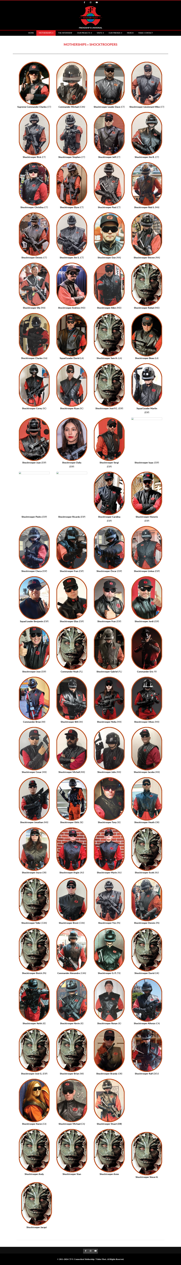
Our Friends (114, 33)
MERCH (130, 33)
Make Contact (145, 33)
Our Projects (83, 33)
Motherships (45, 33)
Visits (99, 33)
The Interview (65, 33)
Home (31, 33)
